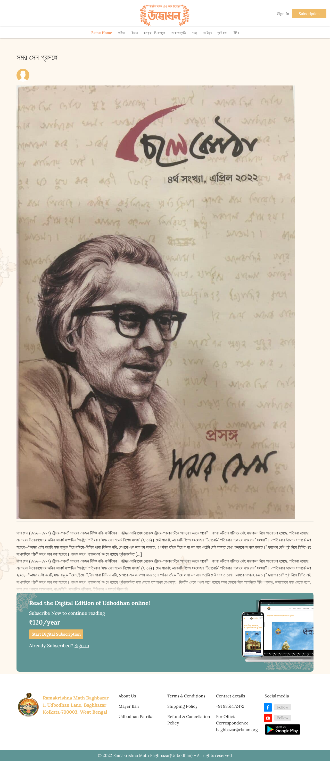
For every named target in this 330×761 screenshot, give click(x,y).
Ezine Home (101, 32)
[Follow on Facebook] (268, 707)
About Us (127, 695)
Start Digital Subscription (56, 634)
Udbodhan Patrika (136, 716)
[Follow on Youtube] (268, 718)
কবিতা (121, 32)
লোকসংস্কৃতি (178, 32)
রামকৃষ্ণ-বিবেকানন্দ (154, 32)
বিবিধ (236, 32)
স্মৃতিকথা (222, 32)
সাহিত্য (207, 32)
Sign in (82, 645)
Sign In (283, 13)
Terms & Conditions (186, 695)
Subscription (309, 13)
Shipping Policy (182, 706)
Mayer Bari (129, 706)
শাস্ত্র (194, 32)
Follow (282, 707)
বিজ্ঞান (134, 32)
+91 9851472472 (230, 706)
